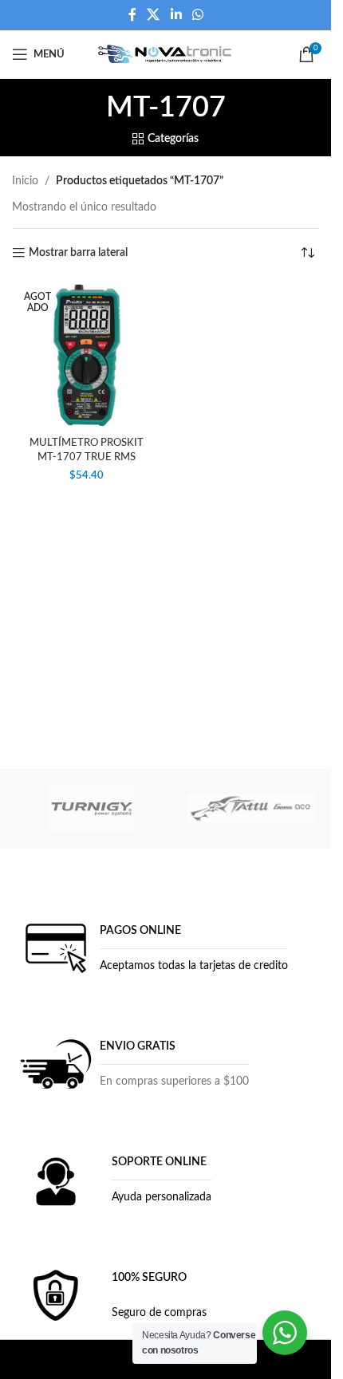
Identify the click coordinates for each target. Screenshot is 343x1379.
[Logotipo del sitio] (165, 54)
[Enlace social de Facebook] (132, 14)
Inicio (25, 181)
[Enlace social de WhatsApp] (197, 14)
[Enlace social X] (153, 14)
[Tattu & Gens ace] (251, 809)
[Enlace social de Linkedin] (176, 14)
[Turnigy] (92, 809)
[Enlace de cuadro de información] (152, 948)
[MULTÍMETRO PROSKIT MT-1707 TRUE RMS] (87, 356)
